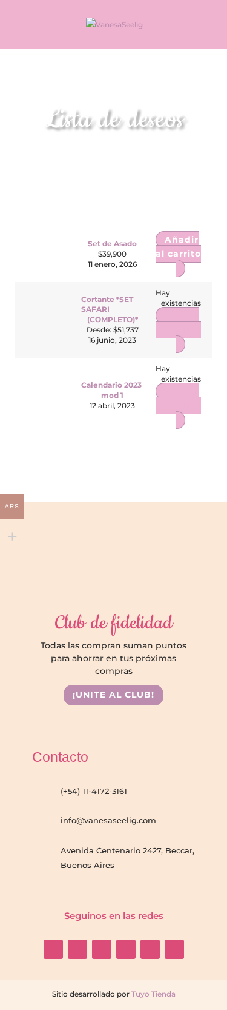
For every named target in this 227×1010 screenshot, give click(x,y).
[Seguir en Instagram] (53, 949)
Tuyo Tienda (153, 993)
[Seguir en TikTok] (126, 949)
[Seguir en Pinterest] (174, 949)
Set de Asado (112, 243)
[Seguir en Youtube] (101, 949)
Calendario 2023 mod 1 (111, 390)
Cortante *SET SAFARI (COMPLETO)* (109, 310)
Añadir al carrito (178, 322)
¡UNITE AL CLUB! (113, 694)
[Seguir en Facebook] (77, 949)
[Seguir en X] (150, 949)
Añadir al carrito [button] (178, 247)
